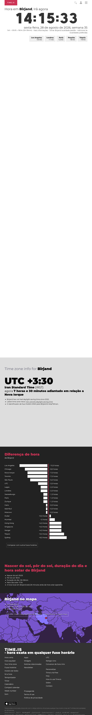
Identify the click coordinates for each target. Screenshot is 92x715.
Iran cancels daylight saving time (39, 402)
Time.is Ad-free (52, 673)
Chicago (8, 469)
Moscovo (8, 512)
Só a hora (8, 674)
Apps (26, 658)
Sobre (48, 683)
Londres (50, 39)
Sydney (8, 538)
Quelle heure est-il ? (48, 712)
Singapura (9, 527)
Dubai (7, 516)
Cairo (7, 505)
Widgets (27, 661)
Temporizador (10, 678)
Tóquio (83, 39)
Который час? (75, 712)
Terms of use (29, 694)
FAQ (47, 676)
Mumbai (8, 520)
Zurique (8, 502)
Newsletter (28, 668)
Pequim (71, 39)
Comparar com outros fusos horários (22, 545)
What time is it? (10, 712)
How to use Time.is (53, 679)
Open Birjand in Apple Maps (56, 614)
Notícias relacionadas (32, 664)
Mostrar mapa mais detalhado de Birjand (24, 614)
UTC (6, 484)
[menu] (86, 3)
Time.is (11, 3)
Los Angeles (36, 39)
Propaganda (29, 691)
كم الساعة (58, 712)
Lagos (7, 487)
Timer (7, 681)
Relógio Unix (51, 661)
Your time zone (11, 664)
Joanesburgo (10, 494)
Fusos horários (10, 668)
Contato (49, 686)
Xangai (7, 530)
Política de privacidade (33, 698)
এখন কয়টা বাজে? (65, 712)
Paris (61, 39)
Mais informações (41, 30)
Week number (10, 691)
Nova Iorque (9, 473)
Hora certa (9, 658)
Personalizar (51, 669)
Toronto (8, 476)
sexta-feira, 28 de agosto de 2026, (55, 27)
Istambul (8, 509)
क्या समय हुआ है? (26, 712)
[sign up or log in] (81, 3)
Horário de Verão (11, 671)
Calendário (9, 684)
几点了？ (18, 712)
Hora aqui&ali (10, 661)
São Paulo (9, 480)
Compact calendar (12, 688)
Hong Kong (9, 523)
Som (6, 694)
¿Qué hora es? (35, 712)
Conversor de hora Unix (55, 664)
